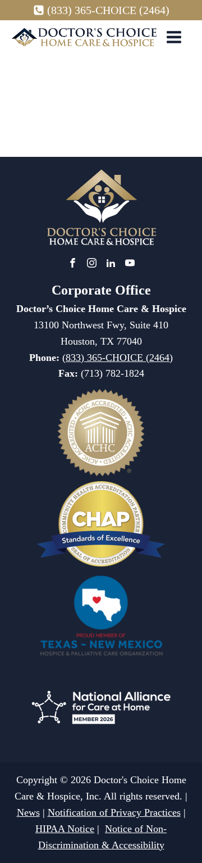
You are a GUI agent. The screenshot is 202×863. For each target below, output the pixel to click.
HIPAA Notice (64, 828)
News (28, 812)
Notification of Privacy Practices (114, 812)
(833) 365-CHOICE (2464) (108, 10)
